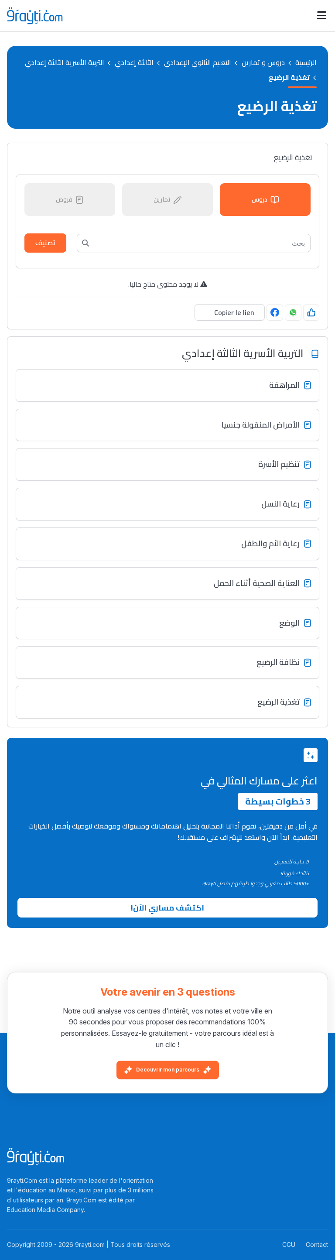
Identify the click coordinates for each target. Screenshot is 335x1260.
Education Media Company (45, 1209)
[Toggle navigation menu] (321, 16)
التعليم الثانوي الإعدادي (197, 62)
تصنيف (45, 242)
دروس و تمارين (263, 62)
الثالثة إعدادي (134, 62)
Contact (317, 1244)
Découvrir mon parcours (167, 1070)
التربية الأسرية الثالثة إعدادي (64, 62)
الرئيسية (306, 62)
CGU (288, 1244)
